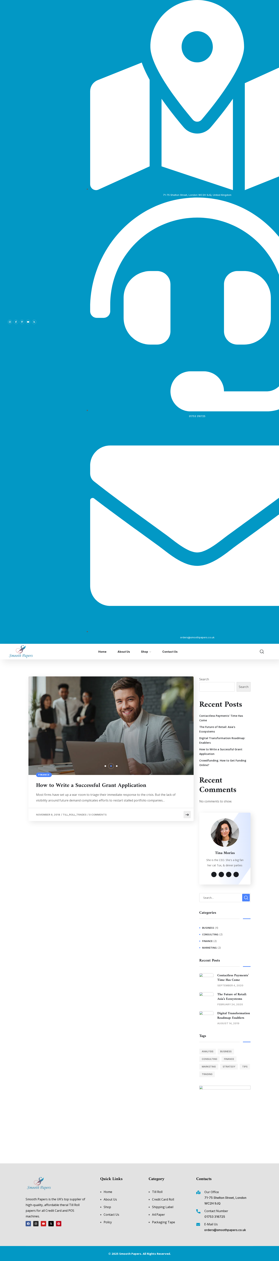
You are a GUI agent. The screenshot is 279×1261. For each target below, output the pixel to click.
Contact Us (170, 651)
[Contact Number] (198, 1211)
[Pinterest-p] (22, 322)
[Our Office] (198, 1192)
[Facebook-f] (16, 322)
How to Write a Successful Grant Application (91, 785)
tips (244, 1066)
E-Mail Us (211, 1224)
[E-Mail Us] (198, 1224)
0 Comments (98, 814)
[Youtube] (28, 322)
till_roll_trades (75, 814)
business (208, 927)
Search (204, 679)
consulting (210, 934)
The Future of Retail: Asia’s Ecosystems (217, 729)
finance (44, 774)
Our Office (211, 1192)
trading (207, 1074)
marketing (209, 947)
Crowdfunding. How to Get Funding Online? (222, 763)
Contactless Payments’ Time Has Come (221, 718)
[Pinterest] (58, 1223)
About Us (123, 651)
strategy (229, 1066)
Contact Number (216, 1211)
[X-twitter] (34, 322)
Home (102, 651)
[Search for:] (225, 898)
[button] (105, 766)
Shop (144, 651)
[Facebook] (28, 1223)
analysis (207, 1051)
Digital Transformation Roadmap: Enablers (222, 740)
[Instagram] (10, 322)
